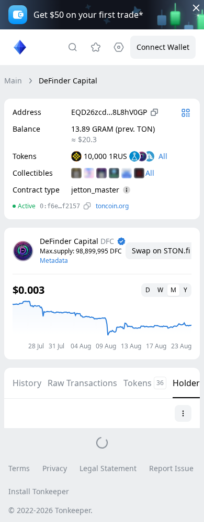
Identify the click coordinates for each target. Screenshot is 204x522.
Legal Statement (108, 468)
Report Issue (171, 468)
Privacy (54, 468)
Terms (19, 468)
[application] (102, 325)
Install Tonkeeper (38, 491)
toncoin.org (112, 205)
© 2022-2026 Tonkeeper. (50, 510)
